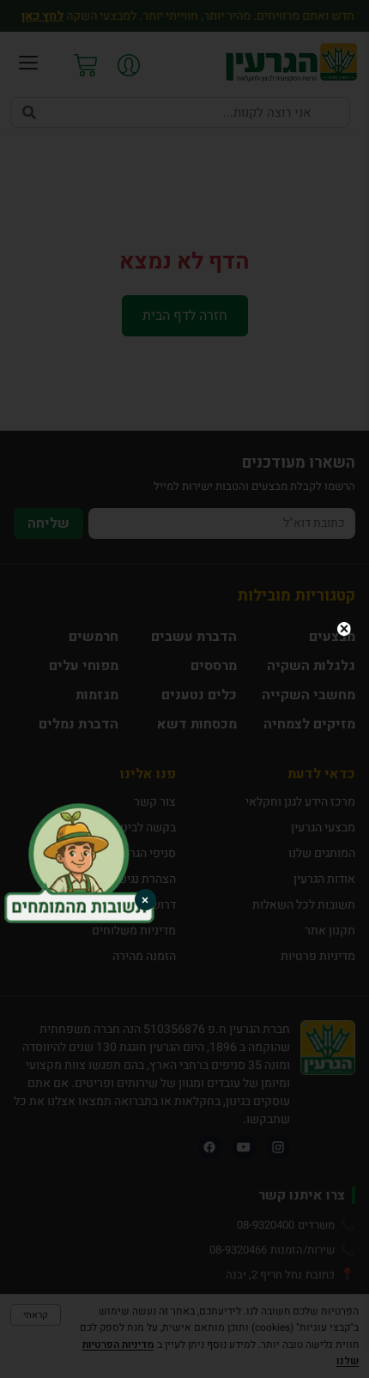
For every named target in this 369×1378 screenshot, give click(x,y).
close (344, 629)
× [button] (145, 899)
